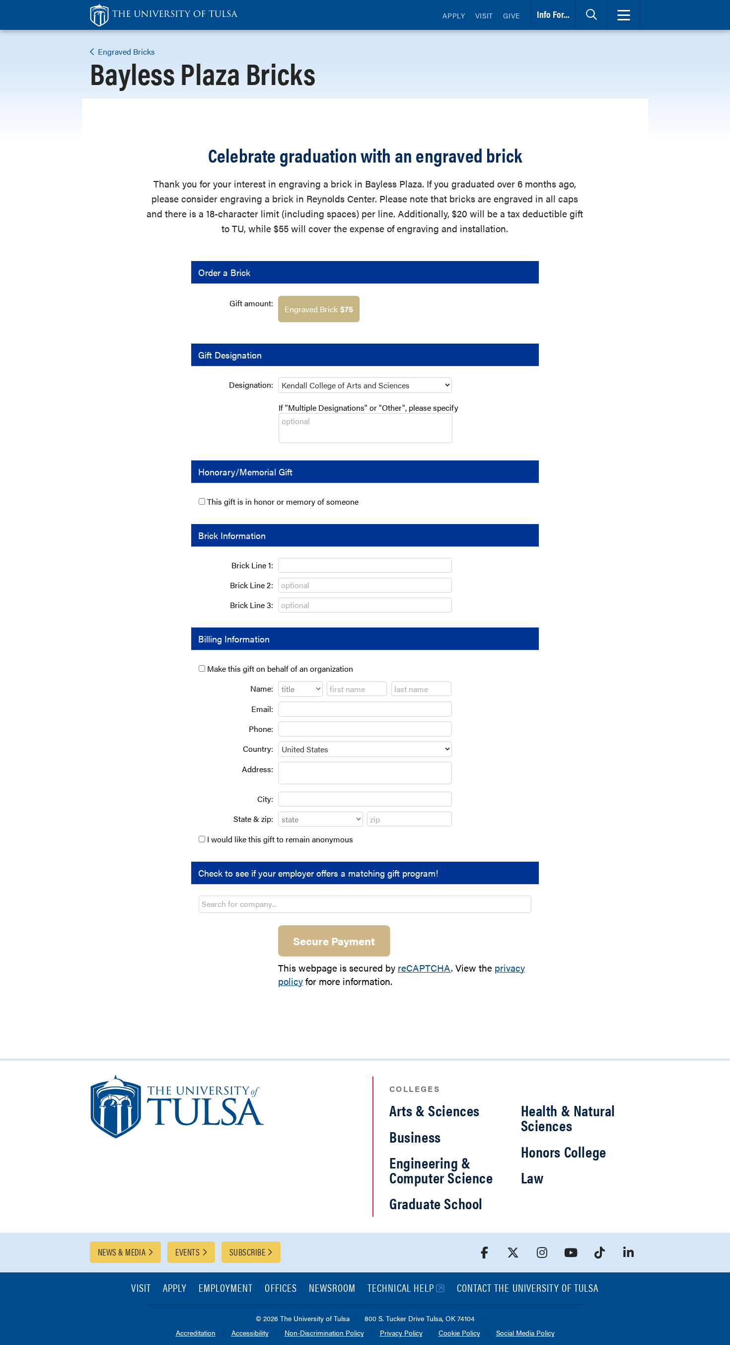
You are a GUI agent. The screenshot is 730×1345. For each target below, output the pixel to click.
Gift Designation (230, 355)
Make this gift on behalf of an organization (280, 668)
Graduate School (436, 1203)
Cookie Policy (459, 1333)
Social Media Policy (525, 1333)
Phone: (261, 728)
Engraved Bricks (125, 51)
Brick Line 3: (251, 605)
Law (532, 1177)
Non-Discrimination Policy (324, 1333)
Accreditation (196, 1333)
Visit (484, 15)
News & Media (122, 1252)
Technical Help (400, 1288)
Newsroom (332, 1288)
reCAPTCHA (424, 968)
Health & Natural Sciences (568, 1117)
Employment (226, 1288)
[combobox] (365, 904)
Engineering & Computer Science (441, 1170)
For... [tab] (553, 14)
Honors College (563, 1151)
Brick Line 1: (252, 565)
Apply (453, 15)
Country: (258, 748)
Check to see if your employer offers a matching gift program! (318, 873)
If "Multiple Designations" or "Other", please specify (368, 407)
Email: (262, 709)
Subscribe (247, 1252)
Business (415, 1136)
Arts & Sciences (434, 1110)
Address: (257, 769)
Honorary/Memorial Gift (245, 471)
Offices (280, 1288)
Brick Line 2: (251, 585)
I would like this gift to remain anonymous (280, 839)
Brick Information (232, 535)
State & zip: (253, 818)
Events (187, 1252)
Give (511, 15)
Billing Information (234, 638)
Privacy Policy (401, 1333)
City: (265, 799)
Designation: (251, 384)
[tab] (591, 15)
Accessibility (250, 1333)
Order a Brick (224, 272)
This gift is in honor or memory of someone (283, 501)
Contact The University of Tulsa (528, 1288)
